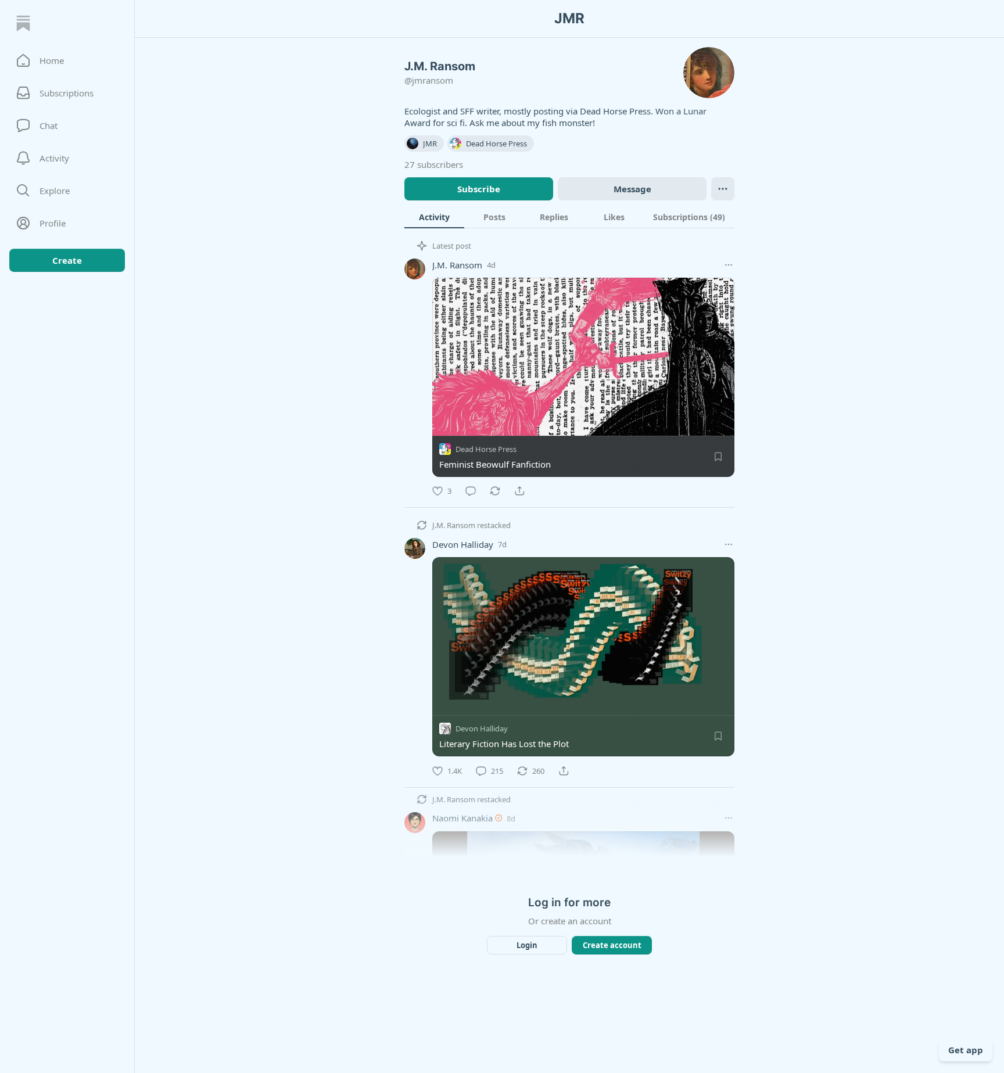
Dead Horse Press (486, 449)
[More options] (728, 265)
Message (632, 189)
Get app (965, 1050)
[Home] (23, 23)
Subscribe (478, 189)
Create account (612, 945)
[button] (67, 60)
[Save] (718, 456)
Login (527, 945)
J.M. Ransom (457, 265)
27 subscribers (433, 164)
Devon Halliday (462, 544)
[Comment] (471, 491)
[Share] (519, 491)
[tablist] (569, 216)
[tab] (434, 216)
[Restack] (495, 491)
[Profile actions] (722, 188)
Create (67, 260)
